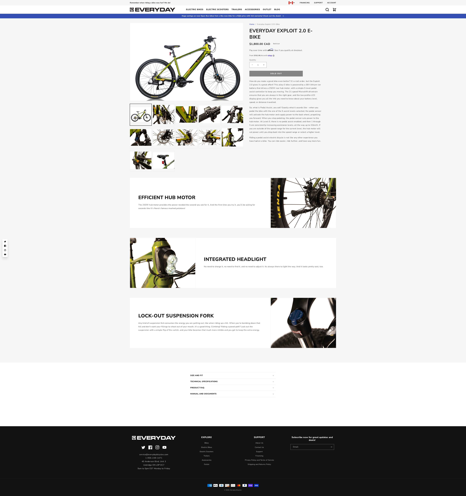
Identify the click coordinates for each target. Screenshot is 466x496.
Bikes (206, 443)
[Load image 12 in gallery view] (164, 161)
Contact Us (259, 447)
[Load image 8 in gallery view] (186, 138)
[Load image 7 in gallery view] (164, 138)
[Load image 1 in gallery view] (141, 115)
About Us (259, 443)
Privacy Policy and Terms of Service (259, 460)
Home (251, 24)
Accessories (207, 460)
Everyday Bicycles (236, 490)
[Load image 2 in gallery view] (164, 115)
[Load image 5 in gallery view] (232, 115)
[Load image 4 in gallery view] (209, 115)
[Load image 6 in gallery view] (141, 138)
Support (318, 3)
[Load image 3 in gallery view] (186, 115)
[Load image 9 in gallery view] (209, 138)
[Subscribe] (331, 447)
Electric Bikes (206, 447)
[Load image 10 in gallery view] (232, 138)
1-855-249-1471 (153, 458)
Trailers (207, 456)
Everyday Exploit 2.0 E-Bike (268, 24)
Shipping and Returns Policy (259, 464)
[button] (327, 9)
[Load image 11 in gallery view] (141, 161)
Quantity (252, 60)
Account (331, 3)
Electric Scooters (206, 451)
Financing (305, 3)
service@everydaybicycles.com (153, 454)
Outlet (206, 464)
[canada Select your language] (292, 2)
